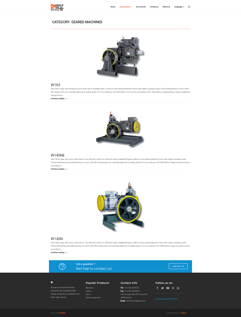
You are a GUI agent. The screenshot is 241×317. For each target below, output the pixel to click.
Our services (141, 7)
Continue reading (58, 99)
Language (178, 7)
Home (112, 7)
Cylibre (183, 313)
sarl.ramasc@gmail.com (136, 301)
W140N (57, 239)
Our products (124, 7)
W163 (55, 85)
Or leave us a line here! (166, 298)
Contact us (154, 7)
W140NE (58, 155)
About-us (166, 7)
